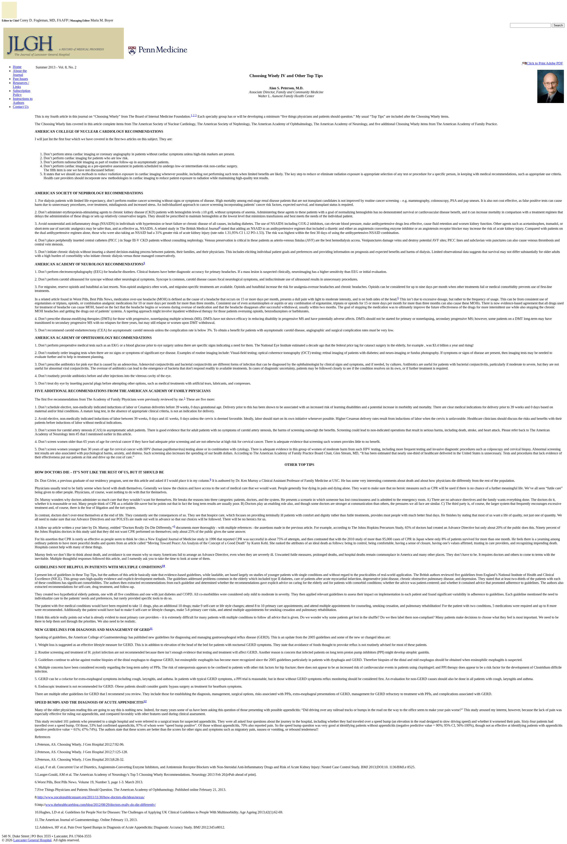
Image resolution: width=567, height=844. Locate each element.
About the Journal (20, 73)
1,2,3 (194, 115)
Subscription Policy (21, 93)
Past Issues (20, 79)
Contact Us (21, 107)
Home (17, 67)
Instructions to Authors (23, 101)
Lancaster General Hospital (32, 840)
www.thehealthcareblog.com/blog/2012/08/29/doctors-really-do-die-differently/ (100, 805)
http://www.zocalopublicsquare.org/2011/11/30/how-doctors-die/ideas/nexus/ (90, 797)
